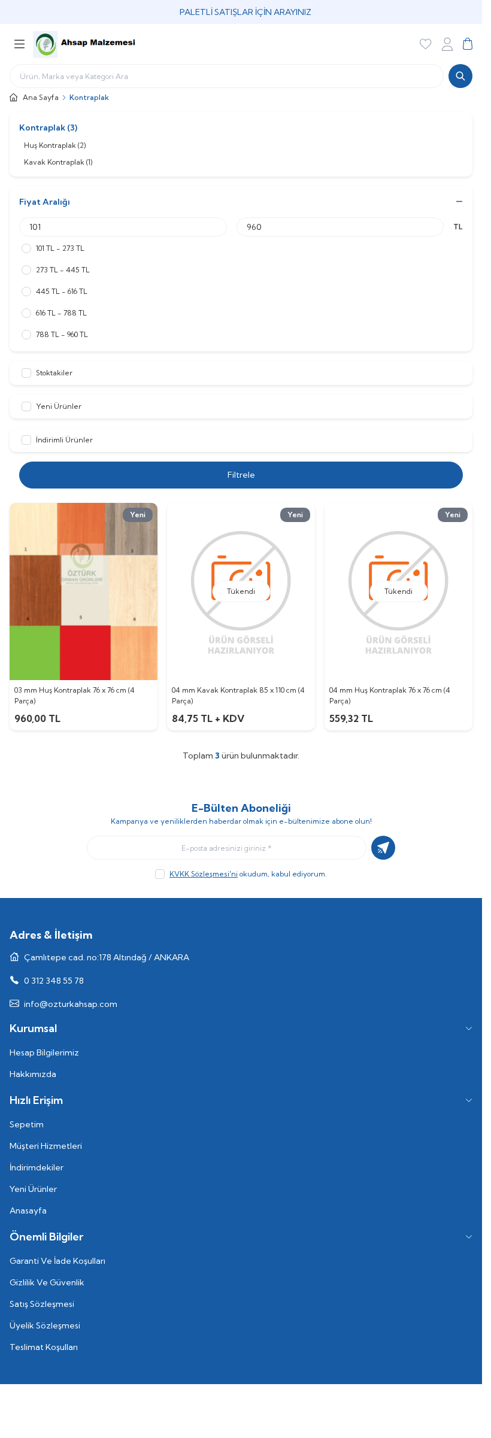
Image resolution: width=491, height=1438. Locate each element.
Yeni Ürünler (33, 1189)
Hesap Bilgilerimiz (44, 1052)
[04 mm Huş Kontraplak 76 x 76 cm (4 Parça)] (398, 591)
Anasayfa (28, 1210)
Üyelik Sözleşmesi (45, 1325)
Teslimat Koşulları (44, 1347)
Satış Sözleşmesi (42, 1304)
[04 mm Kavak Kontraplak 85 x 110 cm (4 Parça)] (241, 591)
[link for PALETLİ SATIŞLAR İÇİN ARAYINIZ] (241, 12)
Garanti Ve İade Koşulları (57, 1260)
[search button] (460, 76)
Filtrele (241, 474)
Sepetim (27, 1124)
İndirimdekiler (36, 1167)
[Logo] (84, 44)
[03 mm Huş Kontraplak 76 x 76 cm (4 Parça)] (83, 591)
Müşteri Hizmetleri (46, 1145)
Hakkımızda (33, 1074)
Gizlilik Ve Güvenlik (47, 1282)
